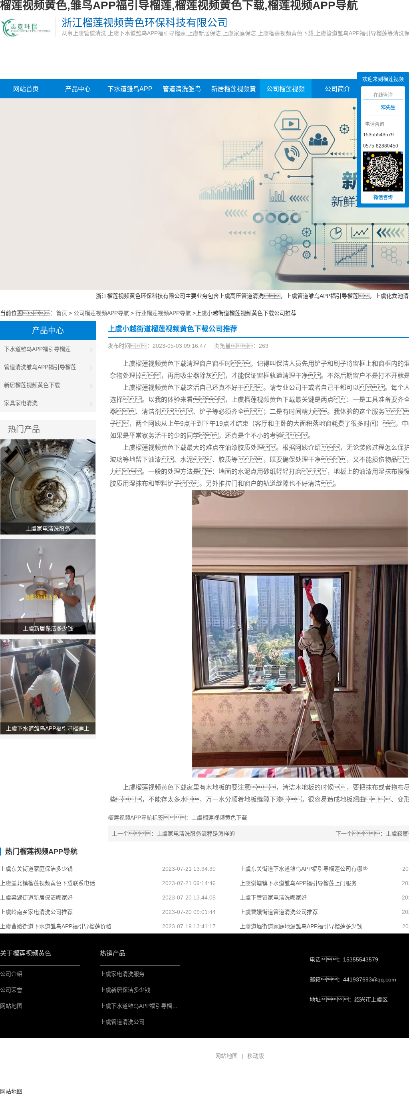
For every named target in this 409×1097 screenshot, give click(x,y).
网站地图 (11, 1006)
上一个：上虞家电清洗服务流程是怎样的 (173, 833)
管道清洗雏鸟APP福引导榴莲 (181, 92)
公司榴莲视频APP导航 (285, 92)
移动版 (255, 1056)
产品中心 (78, 89)
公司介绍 (11, 974)
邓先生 (388, 107)
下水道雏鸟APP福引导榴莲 (130, 92)
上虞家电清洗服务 (122, 974)
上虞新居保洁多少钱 (125, 990)
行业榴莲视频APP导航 (163, 313)
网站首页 (26, 89)
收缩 (351, 108)
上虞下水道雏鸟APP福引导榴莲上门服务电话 (155, 1006)
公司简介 (337, 89)
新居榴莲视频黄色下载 (233, 92)
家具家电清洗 (21, 403)
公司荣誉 (11, 990)
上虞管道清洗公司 (122, 1022)
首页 (61, 313)
